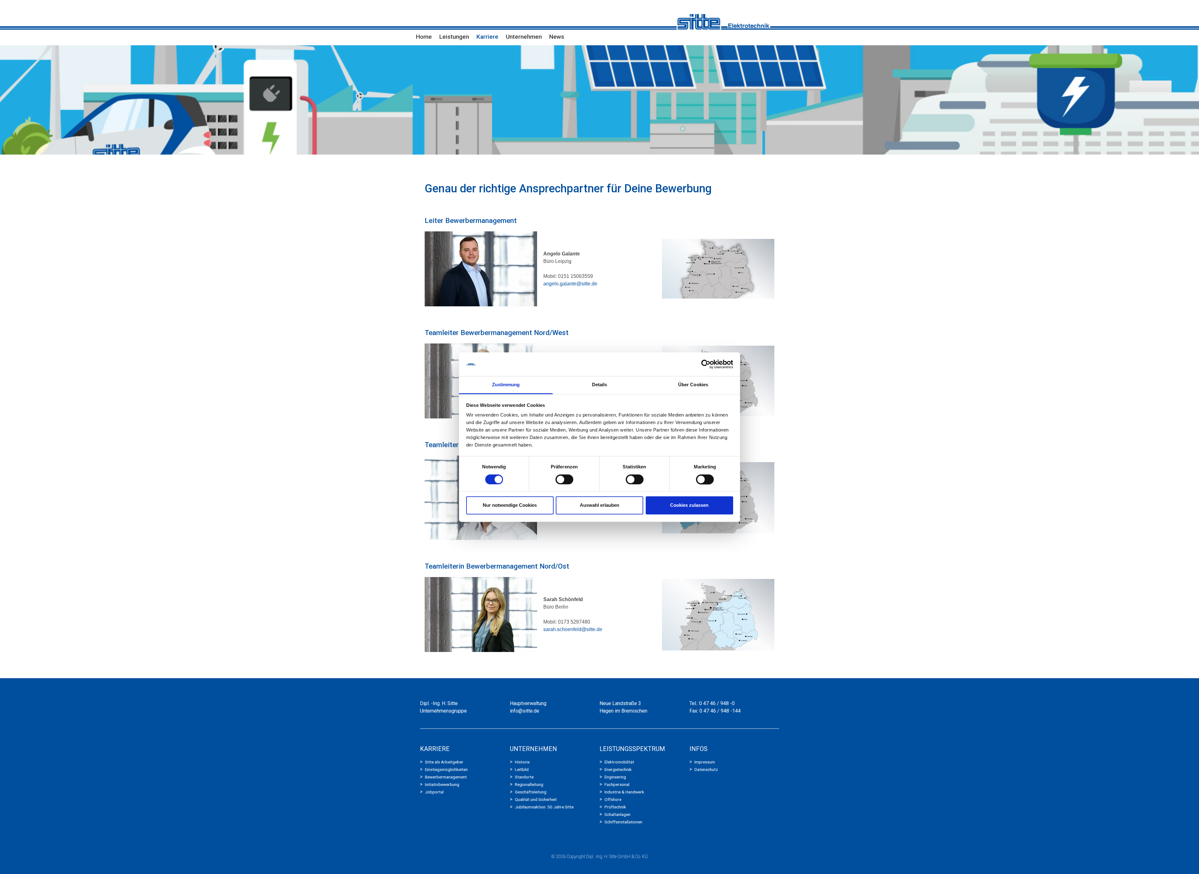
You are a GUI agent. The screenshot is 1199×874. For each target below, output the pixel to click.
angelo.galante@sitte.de (570, 283)
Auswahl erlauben (599, 505)
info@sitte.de (524, 711)
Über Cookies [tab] (693, 385)
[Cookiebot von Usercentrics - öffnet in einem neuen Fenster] (705, 364)
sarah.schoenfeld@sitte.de (572, 629)
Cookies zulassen (689, 505)
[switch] (564, 479)
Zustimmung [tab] (506, 385)
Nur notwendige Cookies (510, 505)
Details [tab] (599, 385)
